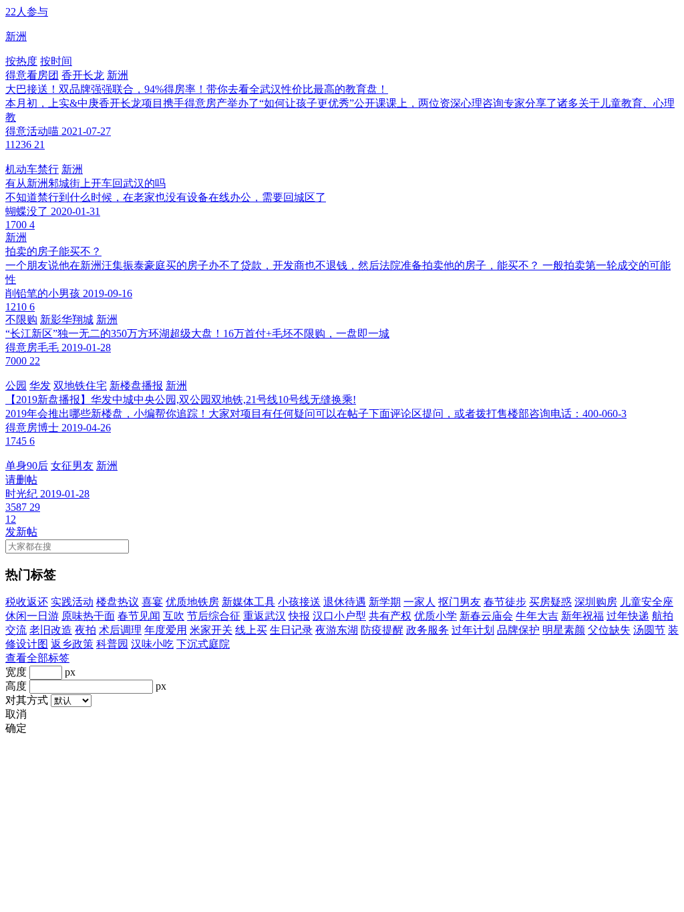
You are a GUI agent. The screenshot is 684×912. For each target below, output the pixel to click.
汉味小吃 (152, 644)
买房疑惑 (550, 602)
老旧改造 (50, 630)
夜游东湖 (336, 630)
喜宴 (152, 602)
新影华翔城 (67, 319)
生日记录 (291, 630)
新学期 (385, 602)
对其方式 (26, 700)
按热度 (21, 61)
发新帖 (21, 531)
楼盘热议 (117, 602)
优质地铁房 (192, 602)
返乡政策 (72, 644)
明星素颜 (563, 630)
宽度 (16, 672)
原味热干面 (88, 616)
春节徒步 (505, 602)
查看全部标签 (37, 658)
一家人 (419, 602)
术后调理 (120, 630)
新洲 (117, 75)
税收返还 (26, 602)
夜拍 (85, 630)
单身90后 (26, 465)
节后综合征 (213, 616)
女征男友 (72, 465)
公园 (16, 385)
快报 (299, 616)
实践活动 (72, 602)
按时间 (56, 61)
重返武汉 (264, 616)
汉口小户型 (339, 616)
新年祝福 (582, 616)
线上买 (251, 630)
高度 (16, 686)
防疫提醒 (382, 630)
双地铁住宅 (80, 385)
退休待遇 (344, 602)
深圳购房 (595, 602)
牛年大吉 (537, 616)
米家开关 (211, 630)
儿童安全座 (646, 602)
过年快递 (628, 616)
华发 (40, 385)
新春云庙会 (486, 616)
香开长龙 (82, 75)
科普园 (112, 644)
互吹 (173, 616)
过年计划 (473, 630)
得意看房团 (32, 75)
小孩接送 (299, 602)
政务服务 (427, 630)
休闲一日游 (32, 616)
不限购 (21, 319)
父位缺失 (609, 630)
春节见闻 (139, 616)
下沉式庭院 (203, 644)
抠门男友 (459, 602)
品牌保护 (518, 630)
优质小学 (435, 616)
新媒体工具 (248, 602)
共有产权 (390, 616)
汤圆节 (649, 630)
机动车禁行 (32, 169)
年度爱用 (165, 630)
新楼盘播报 (136, 385)
